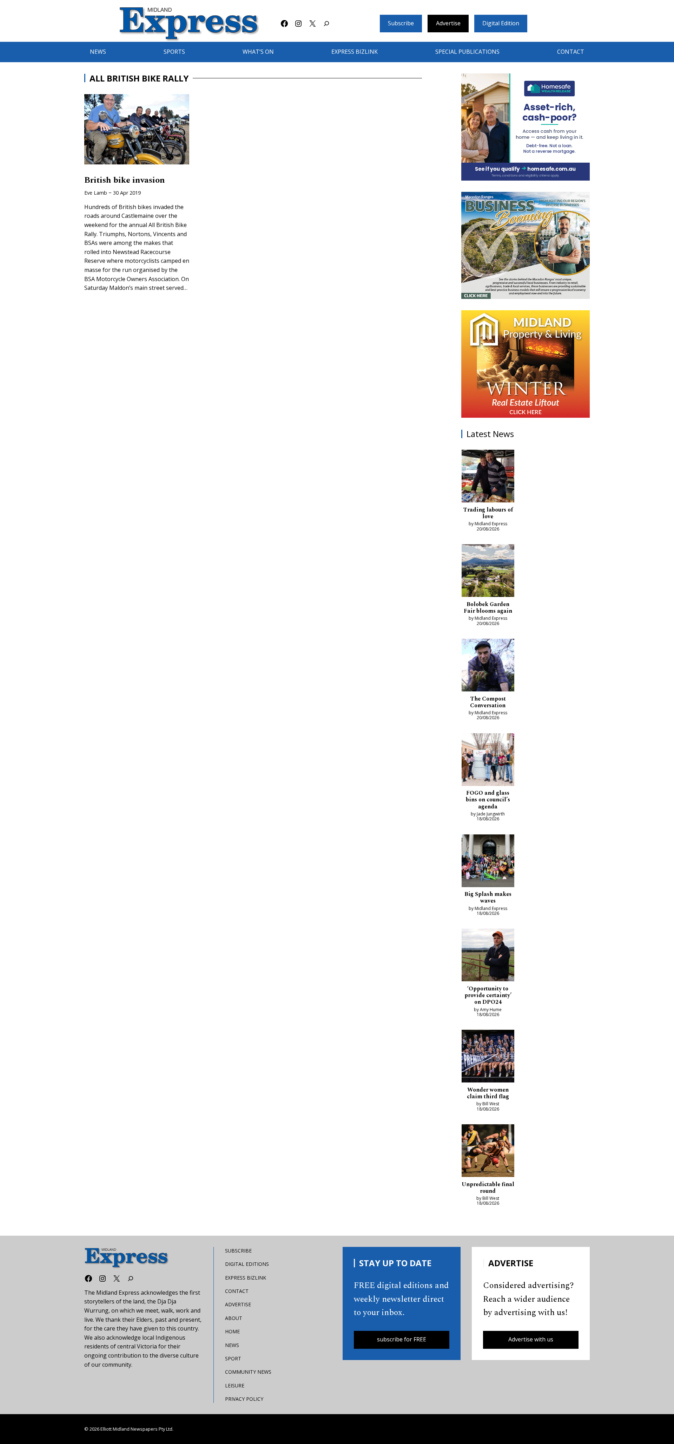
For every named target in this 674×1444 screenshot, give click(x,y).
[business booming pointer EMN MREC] (525, 245)
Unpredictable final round (488, 1188)
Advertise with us (530, 1339)
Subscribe (401, 23)
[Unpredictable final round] (488, 1152)
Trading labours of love (488, 513)
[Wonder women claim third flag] (488, 1057)
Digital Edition (500, 23)
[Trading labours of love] (488, 477)
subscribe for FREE (401, 1339)
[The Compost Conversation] (488, 666)
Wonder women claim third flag (488, 1093)
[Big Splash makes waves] (488, 862)
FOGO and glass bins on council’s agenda (488, 800)
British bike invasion (124, 181)
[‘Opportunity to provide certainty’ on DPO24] (488, 956)
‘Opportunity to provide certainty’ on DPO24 (487, 996)
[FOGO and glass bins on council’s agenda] (488, 761)
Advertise (448, 23)
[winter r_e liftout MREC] (525, 363)
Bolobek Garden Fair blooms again (488, 607)
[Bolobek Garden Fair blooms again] (488, 572)
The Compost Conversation (488, 702)
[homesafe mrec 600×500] (525, 127)
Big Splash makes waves (487, 897)
